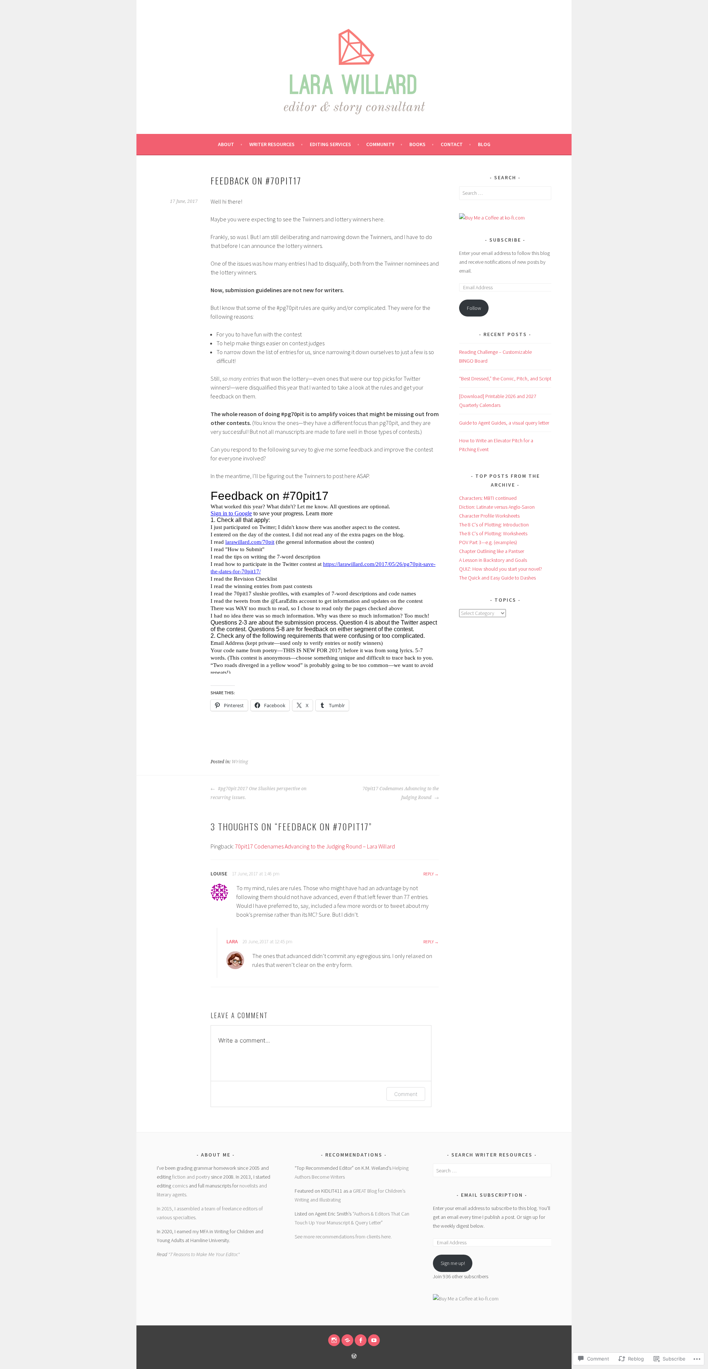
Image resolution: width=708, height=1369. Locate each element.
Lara (232, 941)
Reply (428, 874)
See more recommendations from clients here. (343, 1236)
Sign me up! (453, 1263)
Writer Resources (272, 144)
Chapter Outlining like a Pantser (491, 551)
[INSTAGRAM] (334, 1340)
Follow (474, 308)
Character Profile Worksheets (489, 515)
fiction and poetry (191, 1176)
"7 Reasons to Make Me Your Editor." (204, 1254)
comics (180, 1185)
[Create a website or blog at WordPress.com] (354, 1356)
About (226, 144)
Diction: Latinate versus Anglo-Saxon (497, 507)
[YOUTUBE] (374, 1340)
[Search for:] (505, 193)
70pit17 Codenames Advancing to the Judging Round (400, 793)
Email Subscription (492, 1195)
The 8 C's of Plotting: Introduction (494, 524)
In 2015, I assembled (179, 1208)
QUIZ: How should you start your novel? (500, 569)
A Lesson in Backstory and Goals (493, 560)
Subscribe (505, 239)
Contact (452, 144)
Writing (240, 761)
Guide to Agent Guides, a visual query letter (504, 422)
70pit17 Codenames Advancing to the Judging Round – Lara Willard (315, 846)
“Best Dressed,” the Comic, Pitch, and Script (505, 378)
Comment (405, 1094)
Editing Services (330, 144)
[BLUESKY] (347, 1340)
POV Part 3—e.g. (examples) (488, 542)
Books (417, 144)
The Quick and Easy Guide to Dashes (497, 577)
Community (380, 144)
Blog (484, 144)
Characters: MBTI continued (488, 498)
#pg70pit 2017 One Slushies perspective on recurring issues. (258, 793)
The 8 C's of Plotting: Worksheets (493, 533)
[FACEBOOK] (361, 1340)
